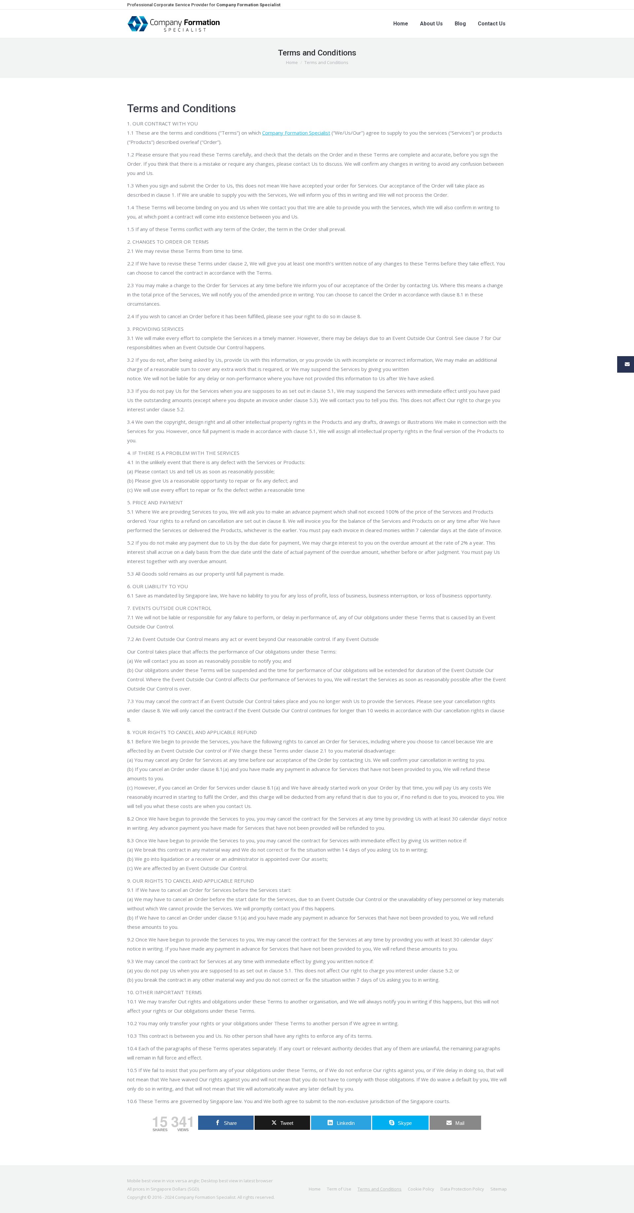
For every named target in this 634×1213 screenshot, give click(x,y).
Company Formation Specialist (296, 132)
